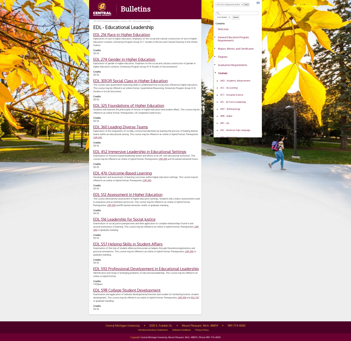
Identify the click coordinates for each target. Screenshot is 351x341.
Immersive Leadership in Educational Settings (139, 151)
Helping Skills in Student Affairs (128, 243)
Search (235, 17)
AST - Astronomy (228, 137)
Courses (222, 73)
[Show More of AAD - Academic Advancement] (217, 81)
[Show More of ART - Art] (217, 123)
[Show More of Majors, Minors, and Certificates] (214, 48)
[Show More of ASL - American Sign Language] (217, 130)
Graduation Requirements (232, 64)
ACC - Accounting (229, 87)
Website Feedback (181, 329)
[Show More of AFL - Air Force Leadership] (217, 102)
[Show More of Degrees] (214, 56)
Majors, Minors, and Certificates (236, 48)
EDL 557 (195, 297)
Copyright (135, 337)
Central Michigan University (123, 325)
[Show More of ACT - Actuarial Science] (217, 95)
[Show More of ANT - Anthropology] (217, 109)
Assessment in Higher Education (127, 194)
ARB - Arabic (226, 116)
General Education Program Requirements (233, 39)
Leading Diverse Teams (120, 126)
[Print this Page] (258, 3)
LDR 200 (97, 137)
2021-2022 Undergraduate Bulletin (106, 21)
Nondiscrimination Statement (153, 329)
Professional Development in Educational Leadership (146, 268)
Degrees (222, 56)
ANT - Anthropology (230, 109)
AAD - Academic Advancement (235, 80)
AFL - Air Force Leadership (233, 102)
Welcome (223, 29)
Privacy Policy (202, 329)
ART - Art (224, 123)
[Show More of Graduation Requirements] (214, 64)
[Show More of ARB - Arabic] (217, 116)
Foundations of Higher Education (128, 105)
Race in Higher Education (121, 34)
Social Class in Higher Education (130, 80)
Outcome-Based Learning (122, 172)
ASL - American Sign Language (235, 130)
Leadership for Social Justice (124, 219)
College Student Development (127, 290)
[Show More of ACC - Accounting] (217, 88)
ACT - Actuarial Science (231, 94)
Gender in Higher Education (124, 59)
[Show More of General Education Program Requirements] (214, 37)
